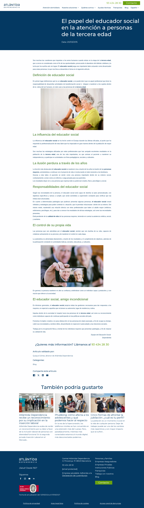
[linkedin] (33, 478)
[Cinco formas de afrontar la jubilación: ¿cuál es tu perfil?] (108, 403)
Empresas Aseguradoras (105, 462)
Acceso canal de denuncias (110, 503)
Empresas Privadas (103, 465)
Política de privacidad (31, 503)
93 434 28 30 (113, 3)
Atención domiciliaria (51, 8)
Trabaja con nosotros (104, 474)
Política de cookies (81, 503)
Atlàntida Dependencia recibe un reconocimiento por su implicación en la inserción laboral (34, 419)
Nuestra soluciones (69, 8)
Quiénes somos (87, 8)
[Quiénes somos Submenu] (95, 8)
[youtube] (29, 478)
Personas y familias (103, 458)
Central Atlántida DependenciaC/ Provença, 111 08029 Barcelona (76, 459)
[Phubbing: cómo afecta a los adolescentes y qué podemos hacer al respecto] (72, 403)
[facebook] (20, 478)
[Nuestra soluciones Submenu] (78, 8)
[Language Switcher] (138, 8)
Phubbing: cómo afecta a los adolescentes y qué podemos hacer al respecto (72, 418)
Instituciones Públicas (104, 468)
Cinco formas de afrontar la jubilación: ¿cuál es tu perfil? (107, 416)
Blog (126, 8)
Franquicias (117, 8)
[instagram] (25, 478)
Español (134, 8)
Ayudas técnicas (104, 8)
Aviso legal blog (57, 503)
